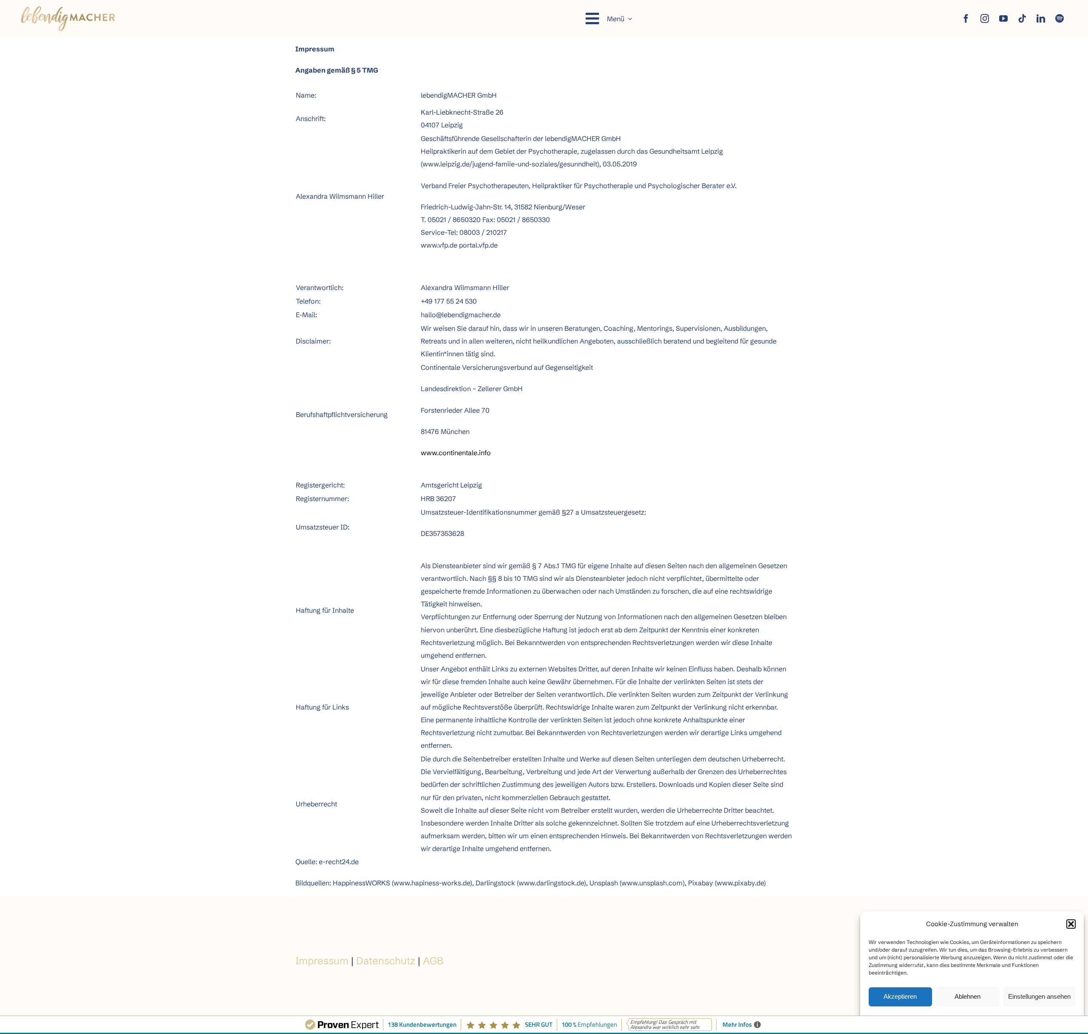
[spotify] (1059, 18)
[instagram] (985, 18)
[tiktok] (1022, 18)
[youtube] (1003, 18)
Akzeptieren (900, 996)
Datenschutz (385, 961)
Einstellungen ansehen (1039, 996)
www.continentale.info (456, 452)
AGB (433, 961)
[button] (1071, 924)
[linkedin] (1041, 18)
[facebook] (966, 18)
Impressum (321, 961)
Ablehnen (967, 996)
